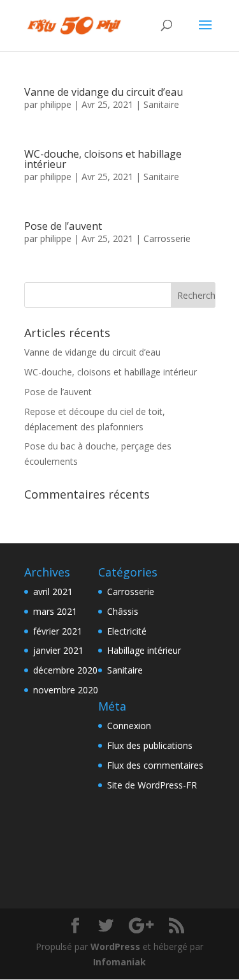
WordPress (115, 946)
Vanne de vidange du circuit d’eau (103, 92)
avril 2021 (53, 591)
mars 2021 (55, 611)
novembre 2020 (65, 690)
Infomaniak (119, 962)
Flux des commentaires (155, 765)
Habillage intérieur (144, 650)
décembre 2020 (65, 670)
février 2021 (57, 631)
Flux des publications (149, 745)
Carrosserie (167, 238)
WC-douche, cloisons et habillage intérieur (103, 159)
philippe (55, 104)
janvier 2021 (58, 650)
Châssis (122, 611)
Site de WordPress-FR (152, 785)
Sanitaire (161, 104)
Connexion (129, 726)
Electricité (127, 631)
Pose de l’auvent (63, 226)
